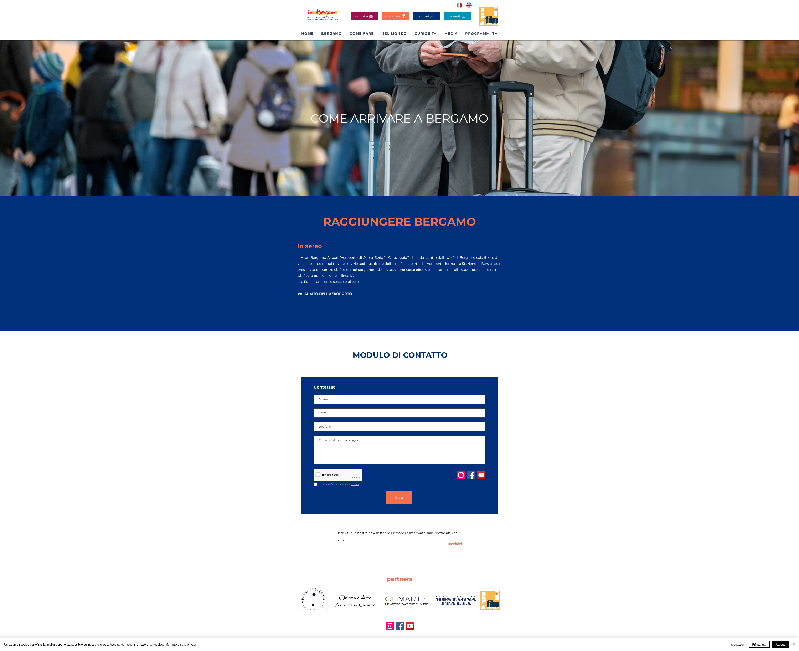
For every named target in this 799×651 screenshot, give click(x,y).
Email (341, 540)
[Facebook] (471, 475)
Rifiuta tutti (759, 644)
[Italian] (459, 5)
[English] (469, 5)
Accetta (780, 644)
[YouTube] (481, 475)
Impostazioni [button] (737, 644)
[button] (362, 34)
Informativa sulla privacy (180, 644)
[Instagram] (461, 475)
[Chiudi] (794, 644)
